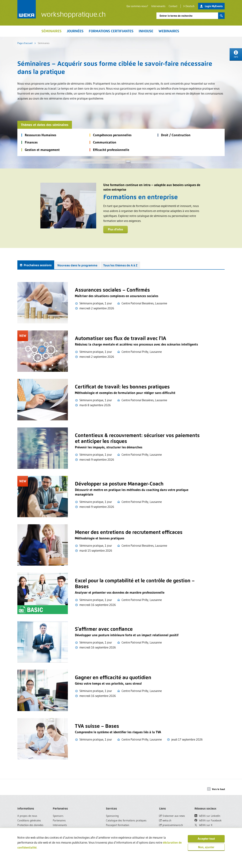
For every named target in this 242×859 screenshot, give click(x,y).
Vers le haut (218, 789)
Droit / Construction (175, 135)
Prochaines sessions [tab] (37, 265)
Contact (173, 6)
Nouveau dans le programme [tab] (77, 265)
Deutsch (190, 6)
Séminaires (51, 31)
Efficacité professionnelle (111, 150)
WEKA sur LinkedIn (209, 815)
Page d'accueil (25, 43)
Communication (104, 142)
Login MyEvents (214, 6)
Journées (75, 31)
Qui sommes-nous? (137, 6)
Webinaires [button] (169, 31)
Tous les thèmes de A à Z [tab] (120, 265)
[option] (121, 208)
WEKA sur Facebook (210, 820)
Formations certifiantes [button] (111, 31)
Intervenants (158, 6)
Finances (31, 142)
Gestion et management (42, 150)
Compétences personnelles (112, 135)
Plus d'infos (115, 229)
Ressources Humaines (40, 135)
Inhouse (146, 31)
